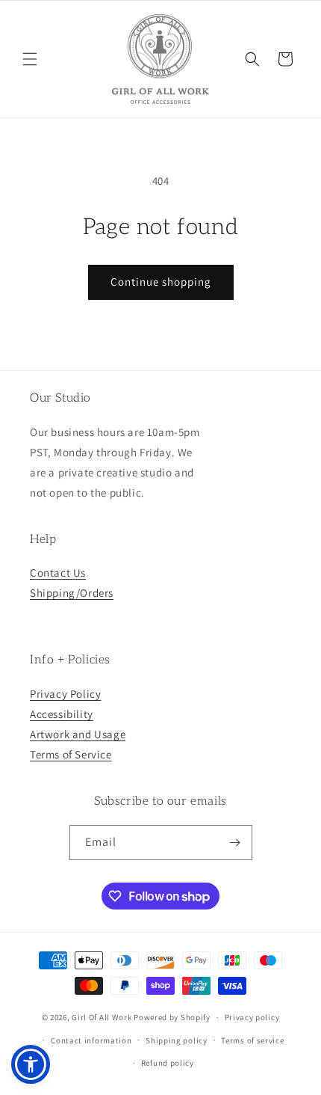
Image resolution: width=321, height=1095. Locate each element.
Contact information (91, 1040)
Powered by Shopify (172, 1017)
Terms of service (252, 1040)
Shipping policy (177, 1040)
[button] (29, 59)
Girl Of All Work (101, 1017)
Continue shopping (160, 281)
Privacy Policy (65, 694)
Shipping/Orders (71, 593)
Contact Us (58, 572)
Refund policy (167, 1063)
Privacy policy (252, 1017)
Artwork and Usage (77, 734)
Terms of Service (71, 754)
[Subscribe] (235, 842)
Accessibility (61, 714)
